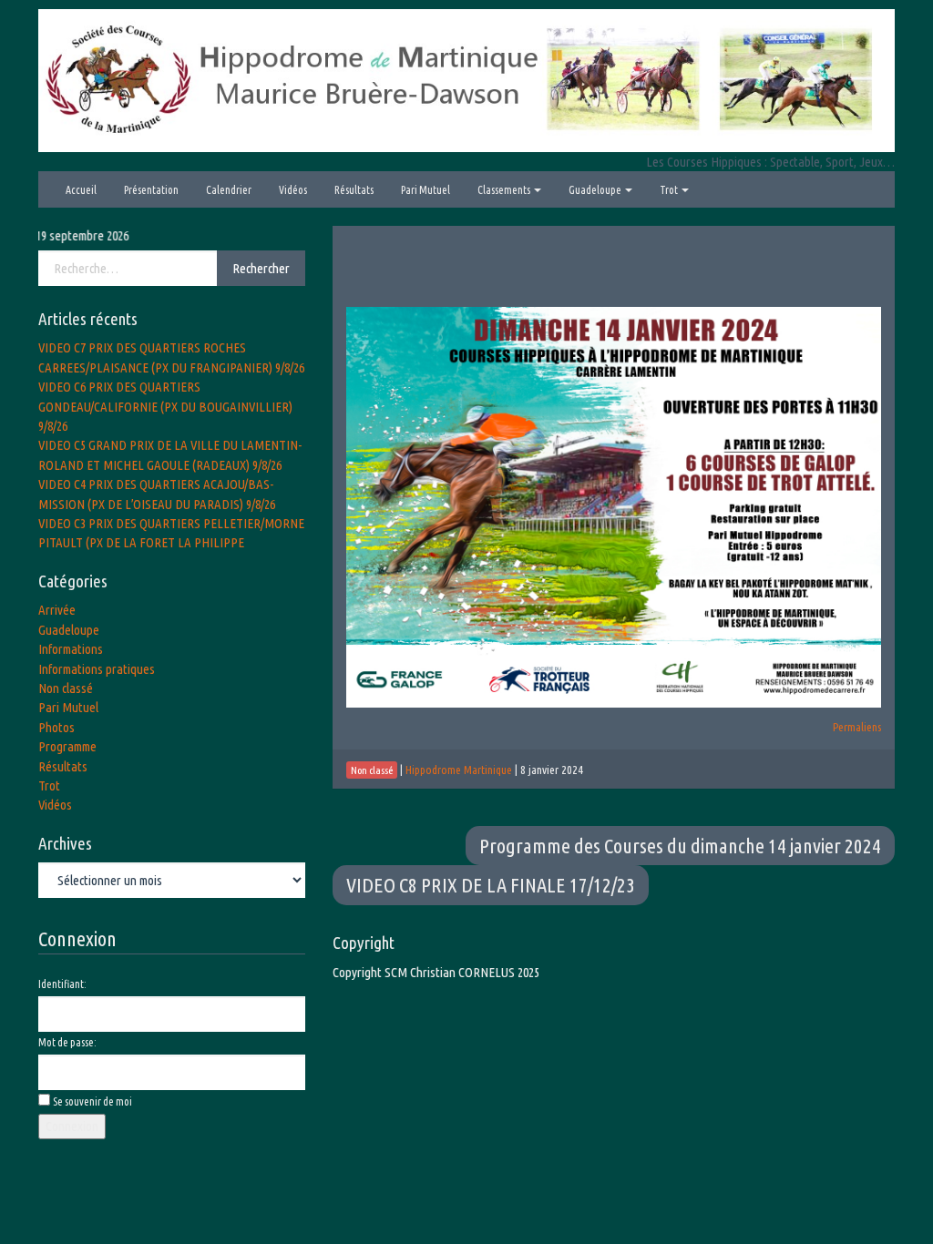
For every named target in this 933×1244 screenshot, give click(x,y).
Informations (70, 649)
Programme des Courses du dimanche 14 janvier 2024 (680, 845)
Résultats (354, 190)
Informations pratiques (96, 669)
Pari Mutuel (425, 190)
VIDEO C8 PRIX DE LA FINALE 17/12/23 (490, 884)
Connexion (72, 1126)
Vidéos (293, 190)
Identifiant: (62, 984)
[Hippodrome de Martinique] (466, 79)
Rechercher (261, 268)
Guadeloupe (596, 190)
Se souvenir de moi (92, 1101)
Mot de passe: (67, 1042)
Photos (56, 727)
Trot (670, 190)
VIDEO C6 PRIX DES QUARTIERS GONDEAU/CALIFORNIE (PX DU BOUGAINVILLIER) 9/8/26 (165, 406)
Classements (504, 190)
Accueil (81, 190)
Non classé (65, 688)
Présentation (151, 190)
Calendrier (228, 190)
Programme (67, 746)
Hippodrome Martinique (458, 769)
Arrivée (57, 609)
